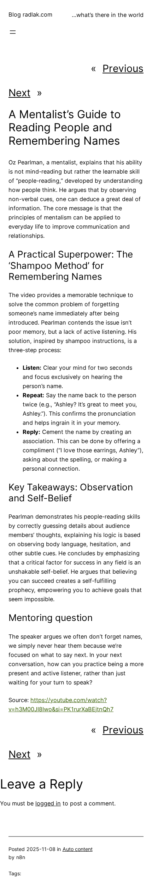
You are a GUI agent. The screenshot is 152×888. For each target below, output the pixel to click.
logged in (48, 803)
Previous (123, 68)
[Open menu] (12, 32)
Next (19, 93)
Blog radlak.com (30, 14)
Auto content (78, 849)
